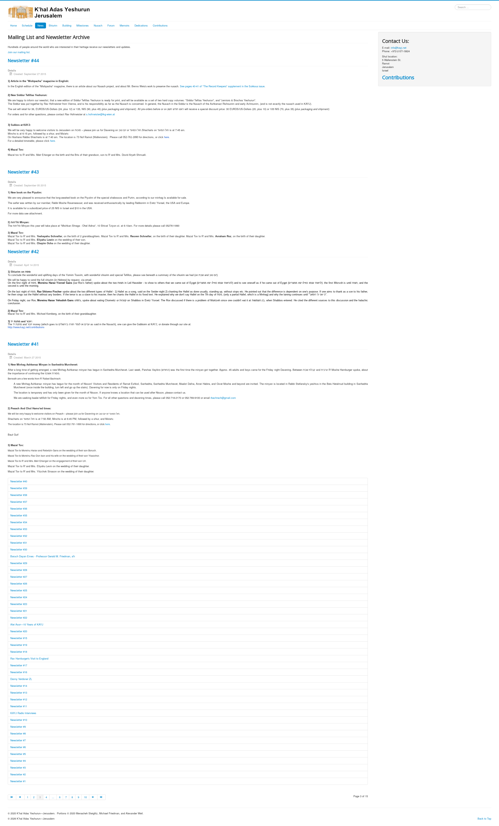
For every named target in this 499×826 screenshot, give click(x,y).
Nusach (98, 25)
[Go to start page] (12, 797)
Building (66, 25)
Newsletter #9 (18, 726)
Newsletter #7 (18, 740)
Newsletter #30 (18, 549)
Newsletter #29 (18, 563)
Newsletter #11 (18, 706)
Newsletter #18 (18, 651)
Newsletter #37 (18, 502)
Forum (111, 25)
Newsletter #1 (18, 781)
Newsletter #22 (18, 617)
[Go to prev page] (20, 797)
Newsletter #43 (23, 172)
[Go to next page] (93, 797)
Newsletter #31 (18, 542)
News (40, 25)
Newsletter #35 (18, 515)
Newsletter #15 (18, 638)
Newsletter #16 (18, 672)
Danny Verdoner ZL (21, 679)
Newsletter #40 (18, 481)
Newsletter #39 (18, 488)
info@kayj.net (398, 47)
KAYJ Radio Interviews (23, 713)
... (53, 797)
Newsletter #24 (18, 597)
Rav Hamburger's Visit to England (29, 658)
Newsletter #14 (18, 686)
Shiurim (53, 25)
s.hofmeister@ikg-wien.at (100, 114)
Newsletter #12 (18, 699)
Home (13, 25)
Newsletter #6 (18, 747)
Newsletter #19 (18, 645)
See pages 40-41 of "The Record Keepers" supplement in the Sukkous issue (222, 86)
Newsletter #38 (18, 495)
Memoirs (124, 25)
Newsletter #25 (18, 590)
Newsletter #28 (18, 570)
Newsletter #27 (18, 577)
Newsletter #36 (18, 508)
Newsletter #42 (23, 251)
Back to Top (484, 818)
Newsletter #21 (18, 611)
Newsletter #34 (18, 522)
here (52, 140)
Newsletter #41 (23, 344)
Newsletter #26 (18, 583)
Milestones (82, 25)
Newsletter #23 (18, 604)
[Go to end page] (101, 797)
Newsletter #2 (18, 774)
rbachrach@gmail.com (223, 398)
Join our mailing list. (19, 52)
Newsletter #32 (18, 536)
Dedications (141, 25)
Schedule (27, 25)
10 (85, 797)
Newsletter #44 (23, 60)
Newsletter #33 (18, 529)
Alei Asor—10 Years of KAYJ (26, 624)
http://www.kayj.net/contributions (26, 327)
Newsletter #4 (18, 761)
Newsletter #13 (18, 692)
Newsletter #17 (18, 665)
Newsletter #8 (18, 733)
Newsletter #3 (18, 767)
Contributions (160, 25)
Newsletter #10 (18, 720)
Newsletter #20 (18, 631)
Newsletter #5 (18, 754)
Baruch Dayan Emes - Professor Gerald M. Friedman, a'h (42, 556)
